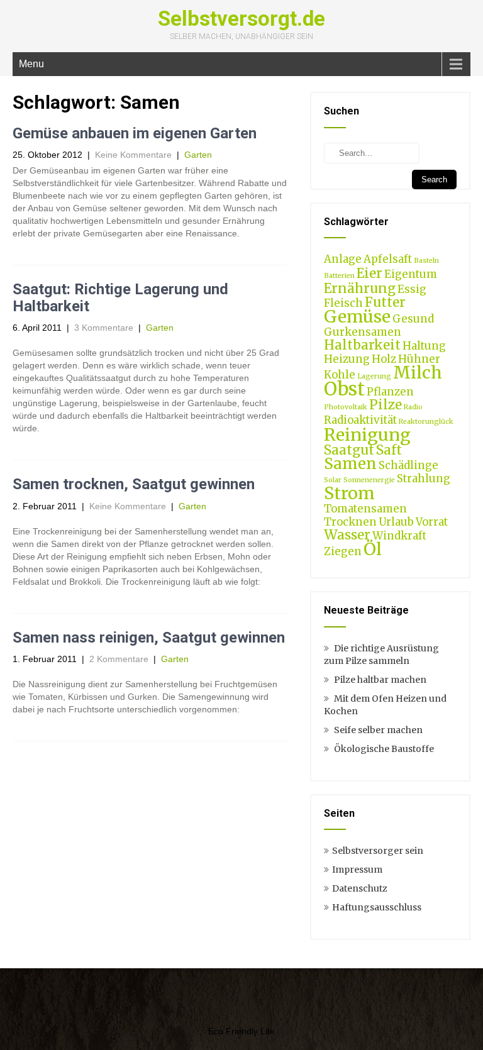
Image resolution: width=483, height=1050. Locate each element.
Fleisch (343, 303)
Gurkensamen (362, 332)
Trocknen (350, 522)
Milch (417, 372)
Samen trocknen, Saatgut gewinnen (134, 484)
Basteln (426, 261)
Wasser (347, 534)
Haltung (424, 346)
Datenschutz (359, 888)
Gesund (413, 319)
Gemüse (357, 316)
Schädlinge (408, 465)
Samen (350, 463)
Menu (31, 63)
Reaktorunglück (426, 421)
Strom (349, 493)
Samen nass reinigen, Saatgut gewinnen (149, 637)
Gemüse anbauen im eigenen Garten (135, 133)
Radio (413, 407)
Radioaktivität (360, 420)
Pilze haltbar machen (380, 679)
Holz (384, 359)
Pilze (385, 404)
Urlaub (396, 522)
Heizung (347, 359)
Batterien (339, 276)
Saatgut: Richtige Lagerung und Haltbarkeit (120, 297)
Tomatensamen (365, 509)
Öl (373, 549)
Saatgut (349, 449)
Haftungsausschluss (376, 907)
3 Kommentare (103, 328)
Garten (198, 155)
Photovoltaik (345, 407)
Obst (344, 389)
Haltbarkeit (362, 344)
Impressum (357, 869)
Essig (411, 289)
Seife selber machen (378, 730)
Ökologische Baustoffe (384, 748)
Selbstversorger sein (377, 850)
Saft (389, 449)
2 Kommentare (118, 659)
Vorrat (432, 522)
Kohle (339, 375)
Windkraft (399, 536)
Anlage (343, 259)
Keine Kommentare (133, 155)
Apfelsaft (388, 259)
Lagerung (374, 376)
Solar (332, 480)
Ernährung (360, 288)
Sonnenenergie (369, 480)
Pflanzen (390, 392)
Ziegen (343, 551)
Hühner (419, 359)
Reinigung (367, 434)
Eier (369, 273)
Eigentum (410, 274)
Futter (385, 302)
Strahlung (423, 478)
